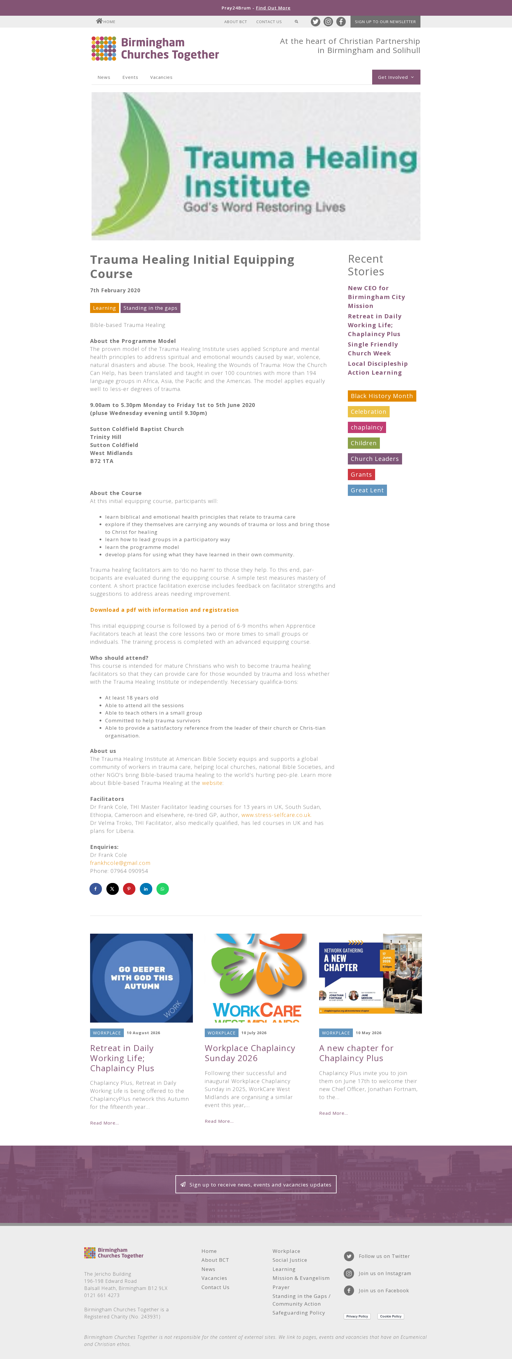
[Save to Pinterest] (129, 889)
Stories (361, 631)
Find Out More (273, 8)
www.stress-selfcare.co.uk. (276, 814)
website (212, 782)
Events (130, 77)
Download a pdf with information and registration (164, 609)
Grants (361, 474)
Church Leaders (375, 459)
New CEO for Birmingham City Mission (376, 297)
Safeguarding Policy (299, 1312)
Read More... (104, 1123)
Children (364, 443)
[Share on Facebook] (96, 889)
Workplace (367, 663)
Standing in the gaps (150, 307)
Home (109, 21)
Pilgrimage (367, 553)
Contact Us (269, 21)
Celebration (369, 412)
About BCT (235, 21)
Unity (359, 647)
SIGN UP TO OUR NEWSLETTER (385, 21)
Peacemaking (371, 537)
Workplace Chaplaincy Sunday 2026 (250, 1052)
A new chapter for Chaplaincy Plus (356, 1052)
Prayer (361, 569)
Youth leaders (372, 694)
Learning (104, 307)
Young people (372, 679)
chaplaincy (367, 427)
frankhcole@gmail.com (120, 862)
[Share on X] (113, 889)
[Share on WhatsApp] (163, 889)
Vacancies (161, 77)
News (104, 77)
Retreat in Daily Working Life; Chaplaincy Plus (374, 325)
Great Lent (367, 490)
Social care (367, 584)
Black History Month (382, 396)
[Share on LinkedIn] (146, 889)
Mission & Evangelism (384, 522)
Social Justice (371, 600)
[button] (256, 1184)
